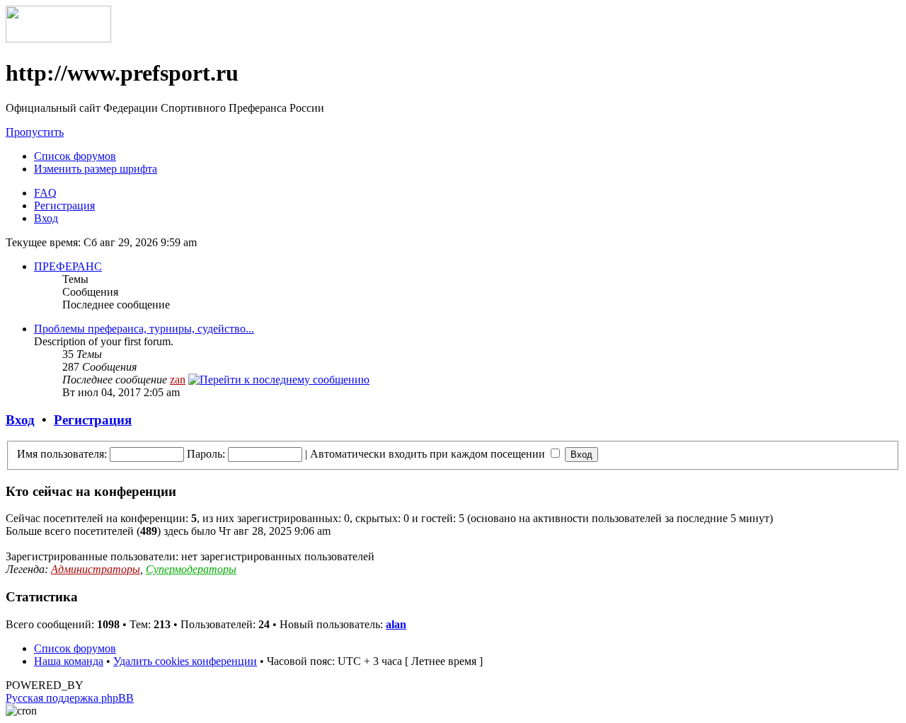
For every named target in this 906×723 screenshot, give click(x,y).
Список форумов (75, 156)
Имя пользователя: (62, 454)
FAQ (45, 193)
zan (177, 380)
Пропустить (35, 132)
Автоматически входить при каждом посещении (429, 454)
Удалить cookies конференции (185, 661)
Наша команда (68, 661)
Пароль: (206, 454)
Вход (46, 218)
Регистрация (64, 205)
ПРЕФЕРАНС (68, 266)
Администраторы (95, 569)
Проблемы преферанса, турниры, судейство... (144, 329)
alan (396, 624)
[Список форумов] (58, 39)
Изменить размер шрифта (95, 169)
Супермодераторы (191, 569)
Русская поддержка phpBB (70, 698)
